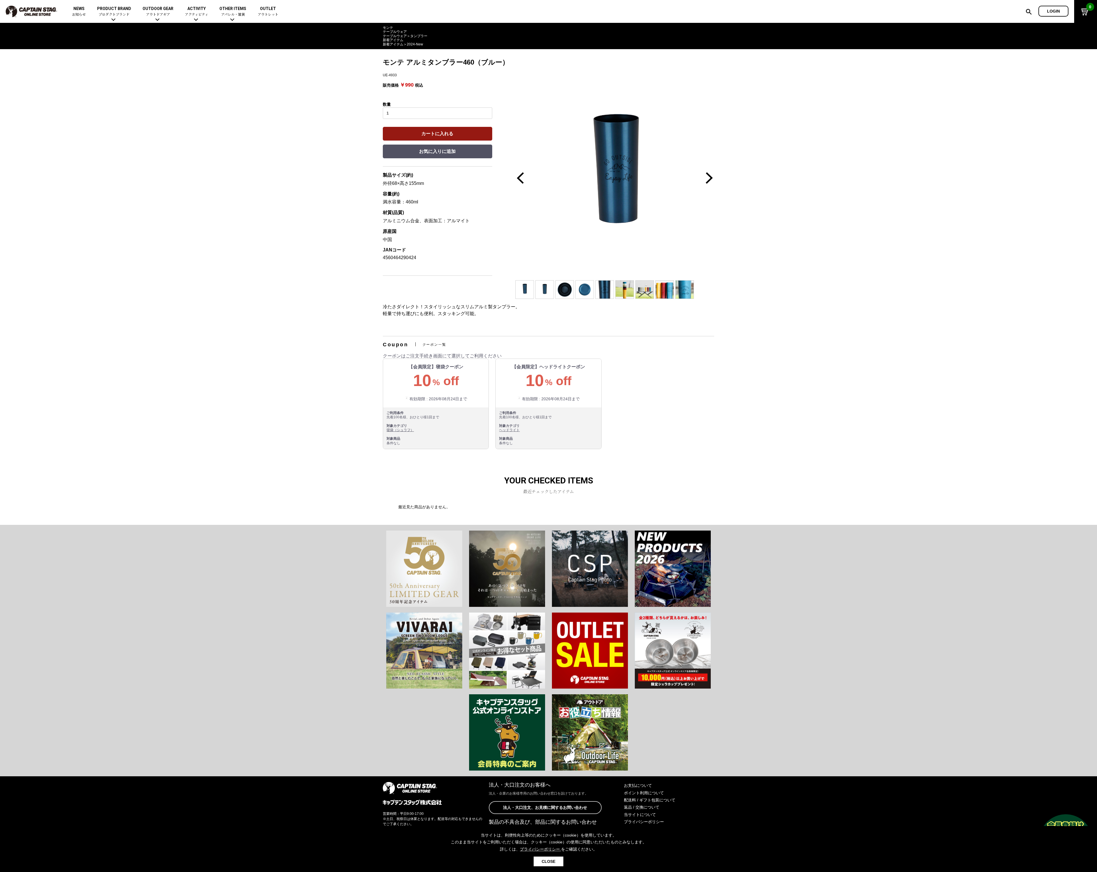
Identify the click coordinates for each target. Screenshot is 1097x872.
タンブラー (418, 36)
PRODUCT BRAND (114, 11)
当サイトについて (640, 814)
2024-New (415, 44)
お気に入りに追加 (437, 151)
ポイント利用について (644, 793)
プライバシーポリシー (644, 821)
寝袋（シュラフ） (400, 430)
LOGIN (1053, 11)
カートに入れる (437, 133)
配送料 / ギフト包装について (649, 800)
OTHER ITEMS (232, 11)
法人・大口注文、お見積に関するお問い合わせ (545, 807)
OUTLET (268, 11)
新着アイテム (393, 40)
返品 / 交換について (641, 807)
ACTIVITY (196, 11)
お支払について (638, 785)
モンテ (388, 28)
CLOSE (548, 861)
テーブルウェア (395, 32)
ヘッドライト (509, 430)
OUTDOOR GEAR (158, 11)
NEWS (79, 11)
